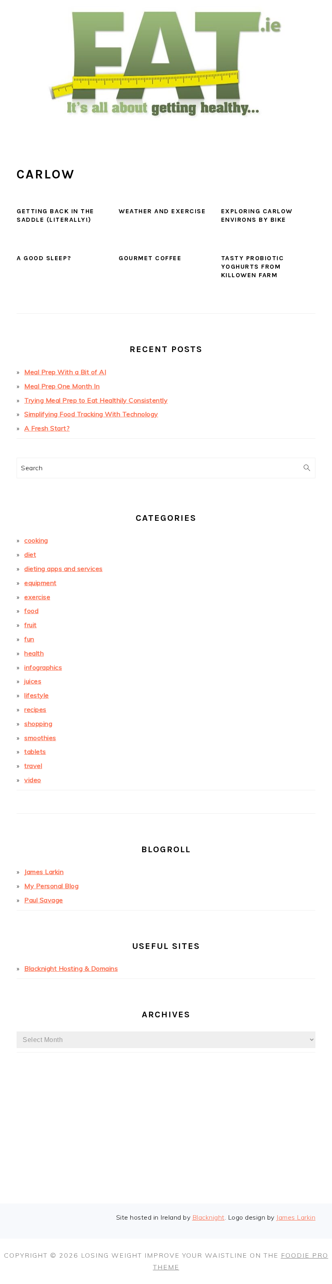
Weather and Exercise (162, 211)
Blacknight (208, 1217)
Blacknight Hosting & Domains (71, 968)
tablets (35, 751)
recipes (35, 709)
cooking (36, 540)
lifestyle (36, 695)
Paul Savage (43, 900)
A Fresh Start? (47, 428)
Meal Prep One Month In (62, 386)
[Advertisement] (166, 1140)
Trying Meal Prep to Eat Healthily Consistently (96, 400)
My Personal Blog (51, 886)
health (34, 653)
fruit (30, 625)
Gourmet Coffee (150, 258)
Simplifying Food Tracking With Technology (91, 414)
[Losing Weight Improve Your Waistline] (166, 131)
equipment (40, 583)
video (32, 780)
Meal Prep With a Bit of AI (65, 372)
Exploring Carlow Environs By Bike (257, 215)
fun (29, 639)
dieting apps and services (63, 569)
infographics (43, 667)
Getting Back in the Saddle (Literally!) (55, 215)
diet (30, 554)
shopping (38, 723)
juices (32, 681)
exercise (37, 597)
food (31, 611)
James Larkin (44, 872)
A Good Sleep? (44, 258)
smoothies (40, 738)
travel (33, 766)
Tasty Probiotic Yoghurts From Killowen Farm (252, 266)
